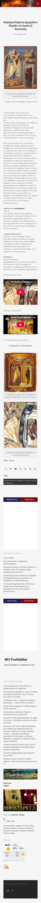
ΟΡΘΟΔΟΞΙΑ (29, 499)
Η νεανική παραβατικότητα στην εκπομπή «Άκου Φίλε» (18, 754)
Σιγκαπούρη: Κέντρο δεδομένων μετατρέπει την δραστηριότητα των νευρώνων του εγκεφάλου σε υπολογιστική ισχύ (19, 578)
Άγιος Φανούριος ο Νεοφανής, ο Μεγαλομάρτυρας (15, 562)
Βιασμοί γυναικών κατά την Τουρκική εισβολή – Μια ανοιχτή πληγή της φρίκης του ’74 (20, 761)
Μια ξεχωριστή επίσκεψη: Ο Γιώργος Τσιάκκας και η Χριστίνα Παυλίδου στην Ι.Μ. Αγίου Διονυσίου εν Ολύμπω (20, 694)
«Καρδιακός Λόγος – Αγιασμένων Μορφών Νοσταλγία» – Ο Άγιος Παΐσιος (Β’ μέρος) (19, 701)
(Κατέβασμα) (19, 208)
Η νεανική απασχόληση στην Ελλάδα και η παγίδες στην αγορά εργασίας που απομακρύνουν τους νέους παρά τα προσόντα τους (19, 587)
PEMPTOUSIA (12, 601)
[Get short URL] (21, 468)
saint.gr (11, 460)
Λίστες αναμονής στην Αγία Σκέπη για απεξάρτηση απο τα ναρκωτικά (17, 687)
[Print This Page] (30, 468)
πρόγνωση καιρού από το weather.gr (14, 858)
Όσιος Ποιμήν (8, 558)
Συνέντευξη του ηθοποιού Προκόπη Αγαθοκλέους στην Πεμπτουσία (17, 713)
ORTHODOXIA (29, 601)
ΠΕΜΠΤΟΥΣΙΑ (12, 499)
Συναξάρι (10, 821)
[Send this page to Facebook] (6, 468)
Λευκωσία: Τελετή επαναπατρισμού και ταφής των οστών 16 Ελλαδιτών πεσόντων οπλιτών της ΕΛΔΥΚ (20, 720)
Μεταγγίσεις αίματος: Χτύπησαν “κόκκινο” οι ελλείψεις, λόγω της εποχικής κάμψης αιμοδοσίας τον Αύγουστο (19, 569)
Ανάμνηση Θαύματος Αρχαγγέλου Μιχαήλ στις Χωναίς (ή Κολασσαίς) (20, 482)
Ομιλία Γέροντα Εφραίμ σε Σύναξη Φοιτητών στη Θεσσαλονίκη (20, 707)
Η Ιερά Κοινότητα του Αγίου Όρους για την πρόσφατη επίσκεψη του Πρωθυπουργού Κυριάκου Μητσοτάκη (19, 747)
